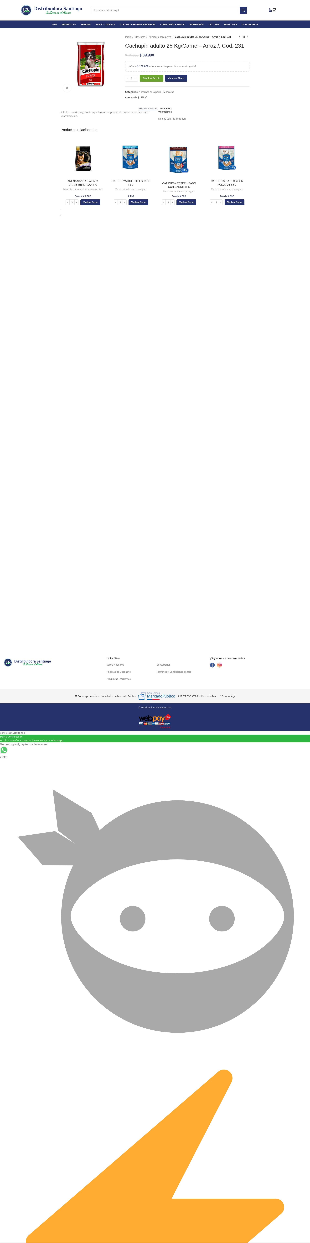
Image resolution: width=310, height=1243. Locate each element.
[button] (60, 65)
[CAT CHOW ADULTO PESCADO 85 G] (131, 158)
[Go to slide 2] (156, 215)
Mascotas (140, 36)
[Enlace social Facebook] (138, 97)
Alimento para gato (136, 189)
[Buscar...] (243, 10)
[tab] (148, 108)
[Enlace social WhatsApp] (146, 97)
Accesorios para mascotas (89, 189)
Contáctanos (163, 664)
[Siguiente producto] (247, 37)
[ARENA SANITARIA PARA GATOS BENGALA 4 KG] (83, 158)
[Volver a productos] (244, 37)
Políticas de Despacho (119, 671)
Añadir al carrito (151, 78)
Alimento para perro (160, 36)
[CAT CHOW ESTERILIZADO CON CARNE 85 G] (179, 159)
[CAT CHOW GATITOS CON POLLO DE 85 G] (227, 158)
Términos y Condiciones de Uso (174, 671)
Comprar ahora (176, 78)
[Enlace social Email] (142, 97)
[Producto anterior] (240, 37)
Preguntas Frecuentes (119, 678)
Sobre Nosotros (115, 664)
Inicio (128, 36)
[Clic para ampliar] (67, 88)
